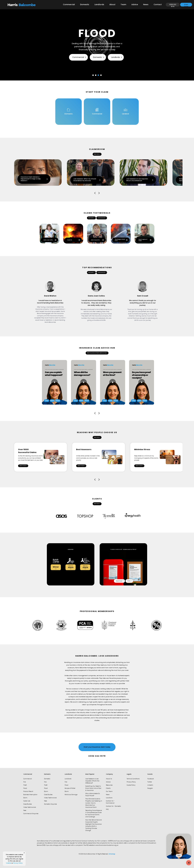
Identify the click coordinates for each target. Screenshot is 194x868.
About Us (109, 779)
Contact (158, 5)
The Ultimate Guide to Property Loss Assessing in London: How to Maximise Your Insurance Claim (93, 803)
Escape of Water (70, 788)
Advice (134, 5)
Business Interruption (30, 794)
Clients (108, 788)
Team (123, 5)
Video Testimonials (29, 807)
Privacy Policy (131, 782)
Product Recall (28, 791)
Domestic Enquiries (50, 804)
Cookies (8, 863)
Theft (25, 785)
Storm (25, 798)
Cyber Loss (26, 801)
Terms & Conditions (133, 779)
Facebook (150, 779)
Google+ (150, 788)
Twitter (149, 782)
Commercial (69, 5)
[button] (93, 75)
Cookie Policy (131, 785)
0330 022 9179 (97, 756)
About (112, 5)
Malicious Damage (71, 794)
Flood (25, 788)
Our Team (109, 791)
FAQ (107, 809)
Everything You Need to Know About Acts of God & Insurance (93, 788)
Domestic (84, 5)
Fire (24, 782)
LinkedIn (150, 785)
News (145, 5)
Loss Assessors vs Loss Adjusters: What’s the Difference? (92, 781)
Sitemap (112, 854)
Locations (109, 798)
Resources (109, 785)
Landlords (99, 5)
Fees (24, 810)
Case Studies (27, 804)
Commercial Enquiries (30, 813)
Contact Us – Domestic (113, 806)
